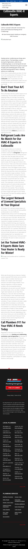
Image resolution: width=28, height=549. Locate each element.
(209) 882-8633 (7, 446)
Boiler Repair (6, 499)
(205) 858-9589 (7, 428)
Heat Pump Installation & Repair (20, 500)
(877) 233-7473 (19, 432)
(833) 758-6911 (7, 470)
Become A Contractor (13, 391)
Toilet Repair (18, 509)
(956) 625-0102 (19, 473)
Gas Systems (6, 516)
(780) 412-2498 (19, 478)
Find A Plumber (14, 388)
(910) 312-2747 (19, 446)
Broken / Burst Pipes (8, 502)
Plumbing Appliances (20, 504)
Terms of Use (18, 395)
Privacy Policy (10, 395)
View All (22, 486)
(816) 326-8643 (19, 428)
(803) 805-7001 (19, 455)
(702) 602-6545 (19, 441)
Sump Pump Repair (19, 506)
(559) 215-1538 (7, 441)
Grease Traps (18, 497)
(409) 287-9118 (19, 460)
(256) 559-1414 (7, 432)
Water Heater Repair (18, 513)
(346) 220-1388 (19, 464)
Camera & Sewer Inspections (7, 506)
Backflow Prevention (8, 497)
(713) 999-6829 (19, 469)
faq (6, 1)
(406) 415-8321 (19, 437)
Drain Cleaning (6, 509)
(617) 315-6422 (7, 480)
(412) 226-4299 (19, 451)
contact (21, 1)
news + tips (13, 1)
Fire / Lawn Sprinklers (5, 513)
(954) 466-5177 (7, 466)
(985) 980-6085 (7, 475)
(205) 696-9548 (7, 437)
